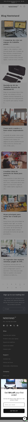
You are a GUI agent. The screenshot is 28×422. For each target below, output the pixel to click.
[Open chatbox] (24, 419)
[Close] (25, 381)
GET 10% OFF (14, 411)
